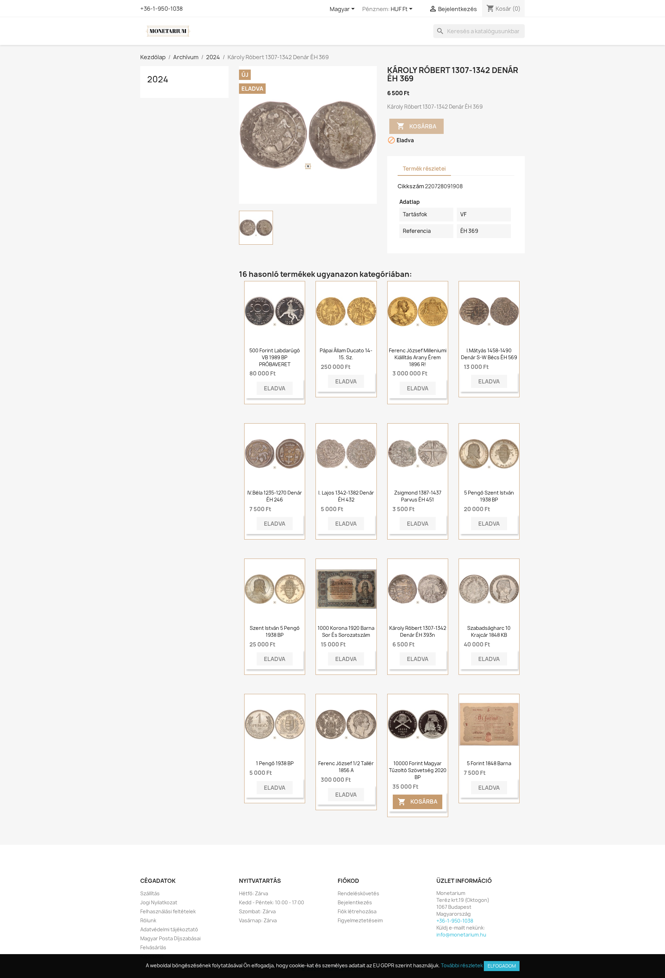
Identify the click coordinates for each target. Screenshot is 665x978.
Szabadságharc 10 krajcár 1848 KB (489, 631)
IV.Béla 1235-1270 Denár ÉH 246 (274, 496)
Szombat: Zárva (257, 911)
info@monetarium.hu (461, 934)
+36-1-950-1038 (161, 8)
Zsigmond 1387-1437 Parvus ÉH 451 (417, 496)
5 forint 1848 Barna (489, 763)
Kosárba (416, 126)
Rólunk (148, 920)
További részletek (462, 965)
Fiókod (348, 881)
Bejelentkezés (355, 902)
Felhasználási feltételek (168, 911)
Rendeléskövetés (358, 893)
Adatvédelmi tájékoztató (169, 929)
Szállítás (150, 893)
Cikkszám (411, 186)
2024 (157, 79)
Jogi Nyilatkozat (158, 902)
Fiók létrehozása (357, 911)
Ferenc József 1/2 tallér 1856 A (346, 766)
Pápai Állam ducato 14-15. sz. (346, 354)
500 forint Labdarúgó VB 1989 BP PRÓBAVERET (274, 357)
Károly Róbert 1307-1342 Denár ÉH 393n (417, 631)
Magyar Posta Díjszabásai (170, 938)
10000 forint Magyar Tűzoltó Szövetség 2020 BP (417, 770)
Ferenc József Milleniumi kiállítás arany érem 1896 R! (417, 357)
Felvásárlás (153, 947)
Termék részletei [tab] (424, 168)
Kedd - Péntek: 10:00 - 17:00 (271, 902)
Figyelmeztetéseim (360, 920)
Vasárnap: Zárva (258, 920)
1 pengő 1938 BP (275, 763)
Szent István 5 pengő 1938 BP (275, 631)
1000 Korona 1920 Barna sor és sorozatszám (346, 631)
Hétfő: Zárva (253, 893)
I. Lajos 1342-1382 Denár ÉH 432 (346, 496)
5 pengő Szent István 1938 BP (489, 496)
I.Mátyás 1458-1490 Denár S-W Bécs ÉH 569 (489, 354)
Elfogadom (502, 966)
